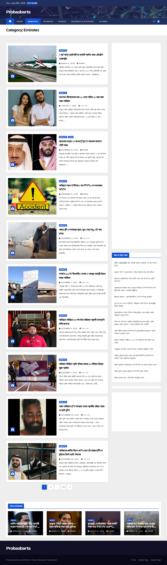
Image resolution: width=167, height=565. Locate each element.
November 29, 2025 (70, 415)
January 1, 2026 (69, 106)
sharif (82, 63)
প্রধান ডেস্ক (83, 106)
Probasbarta (18, 12)
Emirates (33, 21)
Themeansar (52, 560)
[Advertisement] (136, 146)
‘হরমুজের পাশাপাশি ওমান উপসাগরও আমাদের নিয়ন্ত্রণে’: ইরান (133, 349)
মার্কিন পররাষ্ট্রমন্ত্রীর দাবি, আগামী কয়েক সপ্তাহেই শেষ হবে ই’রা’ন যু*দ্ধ (24, 526)
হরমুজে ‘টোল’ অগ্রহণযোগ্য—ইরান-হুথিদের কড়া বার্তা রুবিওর (134, 272)
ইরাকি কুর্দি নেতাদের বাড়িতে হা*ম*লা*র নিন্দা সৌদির (131, 371)
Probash (48, 21)
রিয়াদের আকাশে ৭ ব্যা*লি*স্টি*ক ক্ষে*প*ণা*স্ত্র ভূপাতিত (133, 297)
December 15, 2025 (70, 194)
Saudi (71, 137)
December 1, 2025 (69, 373)
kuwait (91, 520)
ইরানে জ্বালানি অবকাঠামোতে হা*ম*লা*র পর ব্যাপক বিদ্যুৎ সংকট (135, 364)
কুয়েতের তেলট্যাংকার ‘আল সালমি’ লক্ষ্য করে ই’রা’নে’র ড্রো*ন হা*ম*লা (102, 526)
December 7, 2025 (69, 282)
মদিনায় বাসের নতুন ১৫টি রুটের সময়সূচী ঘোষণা (129, 377)
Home (20, 21)
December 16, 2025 (70, 150)
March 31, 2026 (20, 531)
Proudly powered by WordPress (18, 560)
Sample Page (143, 560)
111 (63, 487)
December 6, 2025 (69, 328)
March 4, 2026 (68, 63)
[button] (154, 21)
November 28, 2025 (70, 459)
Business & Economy (82, 21)
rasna (85, 150)
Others (103, 21)
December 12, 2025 (70, 238)
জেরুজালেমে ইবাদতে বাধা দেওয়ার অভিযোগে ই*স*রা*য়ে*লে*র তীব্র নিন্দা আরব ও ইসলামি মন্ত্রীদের (141, 526)
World (62, 21)
